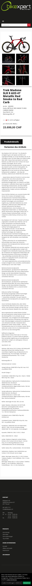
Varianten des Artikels (15, 147)
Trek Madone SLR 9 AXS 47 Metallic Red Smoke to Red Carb (12, 96)
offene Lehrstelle (7, 548)
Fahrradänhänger (8, 536)
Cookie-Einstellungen (8, 583)
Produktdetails (11, 141)
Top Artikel (6, 538)
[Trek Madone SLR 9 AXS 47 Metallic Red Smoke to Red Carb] (16, 42)
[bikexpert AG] (16, 6)
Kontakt (5, 546)
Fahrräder (5, 534)
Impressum (6, 550)
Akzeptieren (26, 583)
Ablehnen (19, 583)
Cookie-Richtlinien (11, 580)
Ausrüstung (6, 532)
